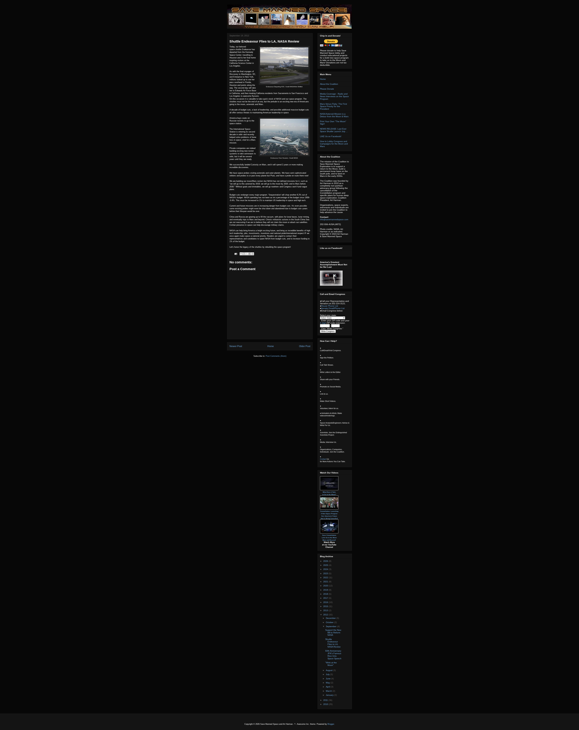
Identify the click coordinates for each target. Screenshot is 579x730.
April (328, 687)
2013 (326, 610)
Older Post (304, 346)
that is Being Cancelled (329, 518)
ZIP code (336, 320)
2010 (326, 704)
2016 (326, 602)
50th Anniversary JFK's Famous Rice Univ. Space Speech (333, 655)
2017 (326, 598)
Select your (325, 315)
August (329, 670)
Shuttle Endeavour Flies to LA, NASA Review (332, 643)
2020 (326, 585)
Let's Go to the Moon (329, 537)
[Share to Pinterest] (252, 253)
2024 (326, 569)
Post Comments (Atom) (276, 356)
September (331, 626)
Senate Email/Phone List (333, 308)
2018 (326, 594)
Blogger (330, 724)
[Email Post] (235, 253)
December (331, 618)
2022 (326, 577)
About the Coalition (329, 84)
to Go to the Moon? (329, 494)
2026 (326, 561)
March (329, 691)
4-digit (323, 323)
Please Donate (327, 89)
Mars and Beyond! (329, 540)
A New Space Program (329, 513)
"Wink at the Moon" (331, 663)
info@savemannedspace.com (334, 219)
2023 (326, 573)
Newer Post (235, 346)
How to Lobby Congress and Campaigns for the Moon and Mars (334, 144)
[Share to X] (246, 253)
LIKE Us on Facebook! (330, 136)
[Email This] (241, 253)
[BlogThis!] (243, 253)
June (328, 678)
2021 (326, 581)
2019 (326, 590)
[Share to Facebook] (249, 253)
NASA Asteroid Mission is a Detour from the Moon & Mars (334, 115)
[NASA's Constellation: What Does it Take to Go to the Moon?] (329, 483)
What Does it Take (329, 492)
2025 (326, 565)
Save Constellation (329, 535)
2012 (326, 614)
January (330, 695)
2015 (326, 606)
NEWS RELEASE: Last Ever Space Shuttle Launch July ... (334, 130)
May (328, 682)
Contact (323, 459)
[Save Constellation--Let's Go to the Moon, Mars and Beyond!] (329, 526)
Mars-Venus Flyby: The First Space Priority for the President (333, 106)
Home (270, 346)
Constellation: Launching (329, 511)
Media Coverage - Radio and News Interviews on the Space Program (334, 96)
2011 (325, 700)
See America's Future (329, 516)
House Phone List (329, 306)
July (328, 674)
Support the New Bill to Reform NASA (333, 632)
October (330, 622)
